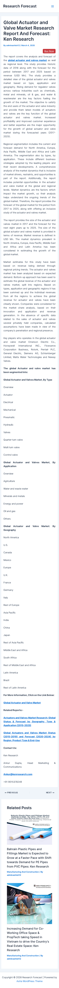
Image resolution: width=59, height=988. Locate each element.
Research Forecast (20, 6)
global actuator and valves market (27, 60)
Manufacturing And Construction (23, 872)
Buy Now (49, 51)
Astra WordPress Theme (29, 981)
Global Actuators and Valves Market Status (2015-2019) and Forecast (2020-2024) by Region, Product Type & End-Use (29, 736)
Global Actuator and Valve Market (22, 702)
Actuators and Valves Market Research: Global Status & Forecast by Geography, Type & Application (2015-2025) (29, 721)
